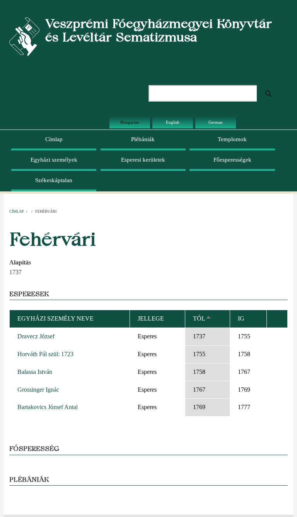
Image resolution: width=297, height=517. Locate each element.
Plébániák (143, 139)
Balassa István (34, 372)
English (172, 122)
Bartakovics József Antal (47, 407)
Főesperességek (232, 160)
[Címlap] (24, 36)
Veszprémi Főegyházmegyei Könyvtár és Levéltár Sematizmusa (158, 30)
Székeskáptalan (53, 180)
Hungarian (129, 122)
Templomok (232, 139)
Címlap (54, 139)
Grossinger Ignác (38, 389)
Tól (202, 318)
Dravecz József (36, 336)
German (215, 122)
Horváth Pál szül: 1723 (45, 354)
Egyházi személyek (54, 160)
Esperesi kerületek (143, 160)
